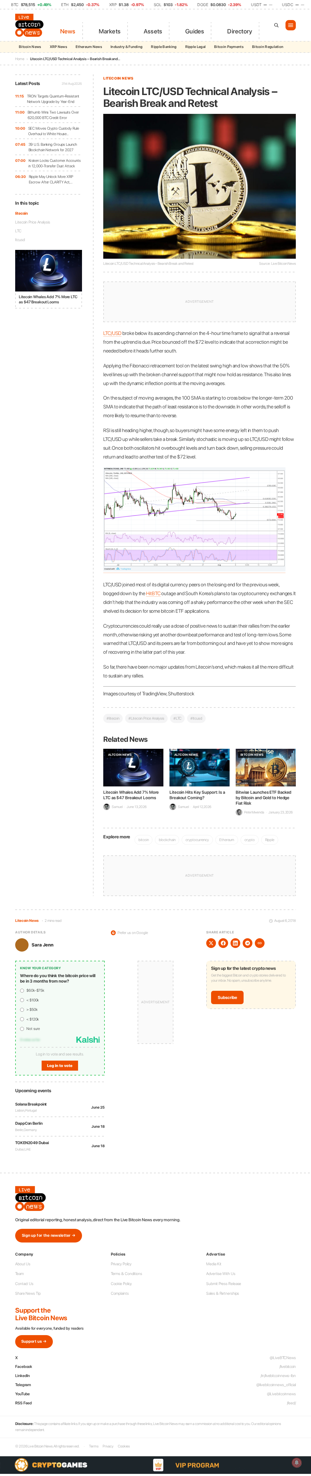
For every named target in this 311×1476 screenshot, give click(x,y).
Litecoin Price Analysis (32, 222)
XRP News (58, 47)
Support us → (34, 1341)
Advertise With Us (220, 1273)
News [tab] (68, 31)
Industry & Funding (126, 47)
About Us (22, 1264)
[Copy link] (260, 943)
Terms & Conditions (126, 1273)
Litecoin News (118, 78)
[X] (211, 943)
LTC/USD (112, 333)
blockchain (167, 839)
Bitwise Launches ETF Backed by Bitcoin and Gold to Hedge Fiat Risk (263, 798)
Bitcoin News (30, 47)
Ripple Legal (195, 47)
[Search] (276, 25)
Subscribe (227, 997)
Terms (93, 1446)
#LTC (177, 718)
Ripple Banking (163, 47)
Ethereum (226, 839)
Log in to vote (60, 1065)
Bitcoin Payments (229, 47)
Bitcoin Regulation (267, 47)
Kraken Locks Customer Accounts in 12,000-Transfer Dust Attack (55, 163)
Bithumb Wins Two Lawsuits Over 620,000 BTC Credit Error (53, 115)
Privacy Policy (121, 1264)
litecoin (21, 213)
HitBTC (153, 593)
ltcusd (20, 239)
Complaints (120, 1293)
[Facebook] (223, 943)
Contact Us (24, 1283)
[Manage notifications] (297, 1462)
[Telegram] (247, 943)
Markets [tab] (110, 31)
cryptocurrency (197, 839)
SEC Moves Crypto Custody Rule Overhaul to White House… (53, 131)
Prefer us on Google (130, 932)
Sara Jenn (42, 945)
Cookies (123, 1446)
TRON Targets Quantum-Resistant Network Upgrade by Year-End (53, 99)
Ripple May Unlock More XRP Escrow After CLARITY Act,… (51, 179)
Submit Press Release (223, 1283)
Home (19, 59)
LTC (18, 231)
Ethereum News (89, 47)
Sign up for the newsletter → (48, 1235)
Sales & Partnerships (222, 1293)
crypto (249, 839)
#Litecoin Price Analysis (146, 718)
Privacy (108, 1446)
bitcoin (143, 839)
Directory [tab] (239, 31)
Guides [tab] (194, 31)
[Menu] (290, 25)
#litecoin (113, 718)
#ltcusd (196, 718)
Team (19, 1273)
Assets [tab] (153, 31)
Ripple (269, 839)
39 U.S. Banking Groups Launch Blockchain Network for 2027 (53, 147)
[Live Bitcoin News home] (30, 25)
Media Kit (213, 1264)
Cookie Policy (121, 1283)
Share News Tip (28, 1293)
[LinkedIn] (235, 943)
